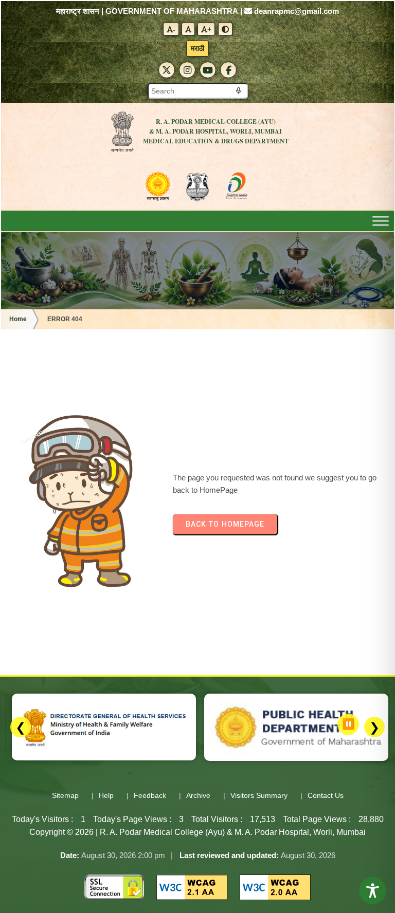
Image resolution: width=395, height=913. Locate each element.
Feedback (150, 795)
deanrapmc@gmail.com (295, 11)
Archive (198, 795)
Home (18, 319)
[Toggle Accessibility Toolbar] (372, 890)
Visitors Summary (259, 795)
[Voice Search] (238, 91)
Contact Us (326, 795)
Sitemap (65, 795)
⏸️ (348, 724)
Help (106, 795)
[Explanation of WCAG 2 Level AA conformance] (191, 886)
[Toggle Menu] (380, 221)
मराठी (197, 48)
